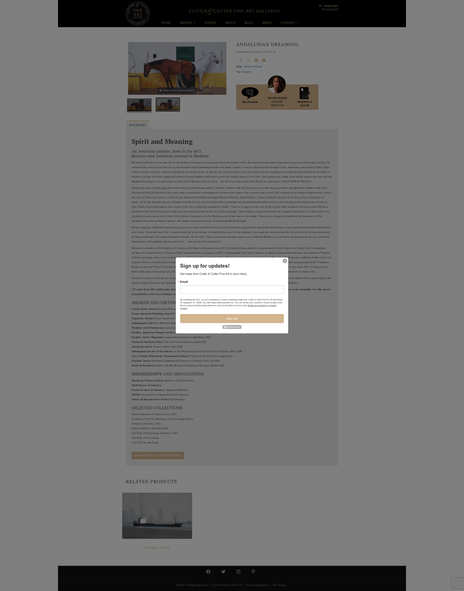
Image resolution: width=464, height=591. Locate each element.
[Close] (285, 261)
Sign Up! (232, 318)
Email (184, 281)
